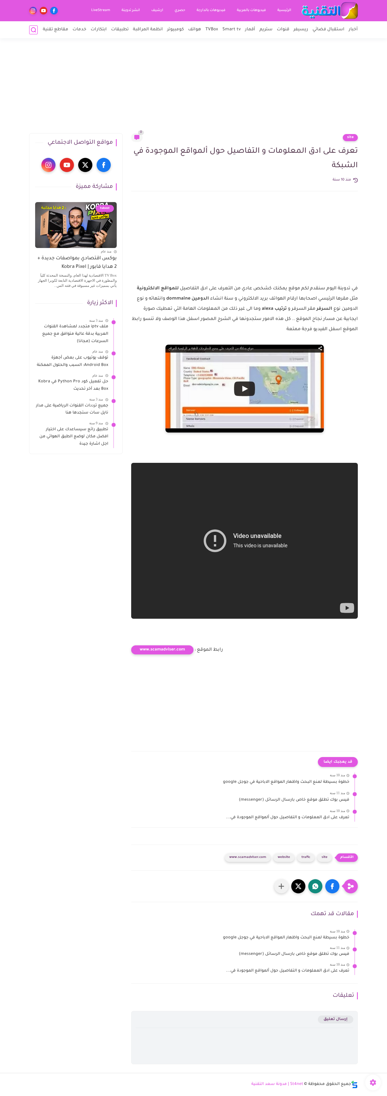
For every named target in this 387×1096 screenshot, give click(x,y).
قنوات (283, 29)
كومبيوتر (175, 29)
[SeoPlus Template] (354, 1084)
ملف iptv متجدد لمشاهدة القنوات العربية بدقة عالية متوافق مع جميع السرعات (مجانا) (75, 334)
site (350, 137)
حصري (180, 10)
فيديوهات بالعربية (251, 10)
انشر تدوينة (131, 10)
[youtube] (43, 10)
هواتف (194, 29)
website (284, 857)
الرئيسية (284, 10)
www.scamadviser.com (162, 650)
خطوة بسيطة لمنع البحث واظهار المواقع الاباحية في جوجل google (286, 782)
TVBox (211, 29)
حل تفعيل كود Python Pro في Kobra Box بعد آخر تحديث (73, 386)
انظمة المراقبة (148, 29)
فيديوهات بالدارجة (211, 10)
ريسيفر (301, 29)
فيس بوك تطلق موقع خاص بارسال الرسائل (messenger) (294, 800)
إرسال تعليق (336, 1019)
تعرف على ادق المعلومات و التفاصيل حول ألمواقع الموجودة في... (287, 817)
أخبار (353, 29)
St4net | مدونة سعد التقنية (277, 1084)
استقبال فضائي (328, 29)
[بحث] (33, 30)
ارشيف (157, 10)
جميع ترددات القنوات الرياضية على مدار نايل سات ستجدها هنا (72, 409)
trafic (305, 857)
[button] (332, 886)
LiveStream (100, 10)
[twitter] (85, 165)
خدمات (79, 29)
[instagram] (33, 10)
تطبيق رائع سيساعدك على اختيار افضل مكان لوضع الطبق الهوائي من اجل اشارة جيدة (73, 436)
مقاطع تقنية (55, 29)
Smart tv (231, 29)
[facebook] (54, 10)
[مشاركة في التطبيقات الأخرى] (281, 886)
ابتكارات (99, 29)
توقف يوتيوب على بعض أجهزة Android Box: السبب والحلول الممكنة (72, 362)
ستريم (266, 29)
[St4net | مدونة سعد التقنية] (329, 10)
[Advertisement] (193, 89)
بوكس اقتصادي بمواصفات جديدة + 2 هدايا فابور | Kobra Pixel (77, 263)
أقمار (250, 29)
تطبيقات (120, 29)
